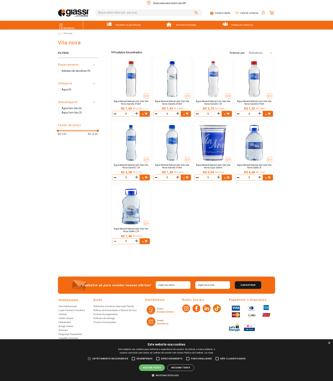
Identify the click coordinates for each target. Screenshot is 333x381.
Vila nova (67, 33)
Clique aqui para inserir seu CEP (169, 3)
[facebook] (196, 308)
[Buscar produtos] (196, 12)
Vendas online (165, 312)
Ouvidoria (163, 323)
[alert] (166, 360)
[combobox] (148, 12)
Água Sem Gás (72, 108)
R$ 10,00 (93, 134)
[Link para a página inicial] (59, 33)
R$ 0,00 (62, 134)
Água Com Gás (72, 112)
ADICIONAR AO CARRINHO (145, 114)
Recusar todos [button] (180, 367)
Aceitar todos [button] (152, 367)
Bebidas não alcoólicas (76, 70)
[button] (78, 65)
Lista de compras (249, 13)
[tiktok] (217, 308)
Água (66, 89)
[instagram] (186, 308)
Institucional (68, 299)
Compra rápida (222, 13)
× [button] (329, 343)
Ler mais (208, 353)
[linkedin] (207, 308)
